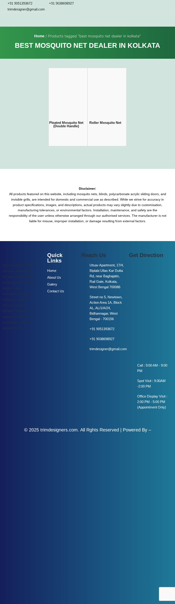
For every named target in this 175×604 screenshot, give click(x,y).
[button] (113, 20)
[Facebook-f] (157, 6)
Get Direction (146, 255)
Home (39, 36)
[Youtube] (166, 6)
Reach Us (93, 255)
